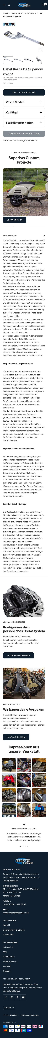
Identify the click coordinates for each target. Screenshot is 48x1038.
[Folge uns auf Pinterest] (17, 997)
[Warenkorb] (43, 5)
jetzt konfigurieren (18, 655)
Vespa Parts (17, 13)
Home (5, 13)
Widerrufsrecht (10, 961)
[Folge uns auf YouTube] (23, 997)
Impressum (8, 947)
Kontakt (6, 925)
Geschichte (8, 934)
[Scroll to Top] (42, 1032)
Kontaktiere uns (16, 737)
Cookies (6, 971)
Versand (6, 966)
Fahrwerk (29, 13)
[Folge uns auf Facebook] (6, 997)
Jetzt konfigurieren (24, 92)
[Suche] (9, 5)
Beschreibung (10, 235)
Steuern (31, 77)
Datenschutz (9, 956)
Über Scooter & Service (14, 930)
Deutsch (8, 1008)
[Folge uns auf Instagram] (12, 997)
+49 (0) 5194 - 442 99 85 (14, 904)
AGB (5, 952)
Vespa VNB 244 (14, 220)
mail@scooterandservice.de (16, 912)
